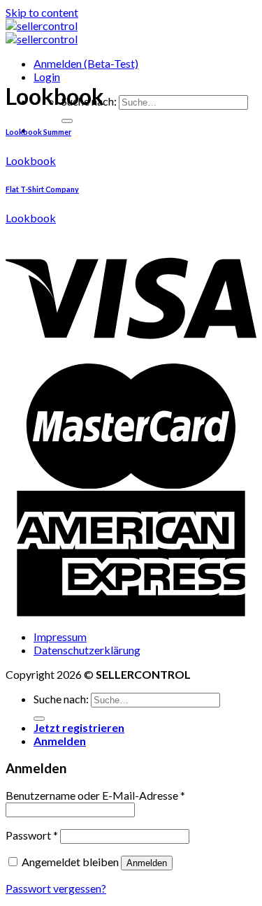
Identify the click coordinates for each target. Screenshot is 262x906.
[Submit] (67, 121)
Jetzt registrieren (79, 727)
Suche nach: (61, 698)
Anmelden (146, 863)
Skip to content (42, 12)
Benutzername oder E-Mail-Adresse (95, 795)
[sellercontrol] (42, 32)
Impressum (60, 636)
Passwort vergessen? (56, 888)
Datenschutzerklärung (87, 649)
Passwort (32, 835)
